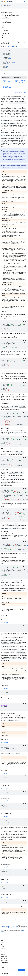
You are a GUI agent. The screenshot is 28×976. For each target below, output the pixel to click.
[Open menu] (2, 1)
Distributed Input (18, 86)
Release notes (4, 956)
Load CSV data (18, 89)
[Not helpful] (11, 13)
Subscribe (21, 969)
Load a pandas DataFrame (20, 84)
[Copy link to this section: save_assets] (10, 798)
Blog (2, 940)
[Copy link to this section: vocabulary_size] (13, 894)
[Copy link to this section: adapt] (6, 619)
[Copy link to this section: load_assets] (10, 770)
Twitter (2, 946)
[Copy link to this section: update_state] (10, 879)
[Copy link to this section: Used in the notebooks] (16, 74)
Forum (2, 942)
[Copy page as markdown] (7, 17)
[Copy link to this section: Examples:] (7, 311)
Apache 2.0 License (11, 927)
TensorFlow (3, 9)
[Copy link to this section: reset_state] (10, 785)
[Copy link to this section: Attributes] (7, 593)
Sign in (25, 1)
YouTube (3, 948)
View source (4, 622)
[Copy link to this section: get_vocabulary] (12, 740)
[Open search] (21, 1)
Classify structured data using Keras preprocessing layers (20, 92)
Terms (2, 967)
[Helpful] (9, 13)
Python (20, 9)
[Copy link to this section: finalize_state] (12, 685)
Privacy (6, 967)
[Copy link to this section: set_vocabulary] (12, 813)
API (7, 9)
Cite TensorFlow (4, 962)
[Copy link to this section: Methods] (8, 616)
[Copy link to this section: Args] (5, 171)
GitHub (2, 944)
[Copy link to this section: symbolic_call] (11, 864)
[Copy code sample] (26, 49)
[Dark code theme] (24, 49)
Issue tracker (3, 954)
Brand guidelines (4, 960)
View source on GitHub (9, 38)
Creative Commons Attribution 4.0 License (10, 926)
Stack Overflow (4, 958)
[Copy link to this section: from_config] (10, 698)
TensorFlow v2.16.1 (6, 5)
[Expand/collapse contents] (8, 21)
